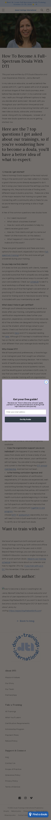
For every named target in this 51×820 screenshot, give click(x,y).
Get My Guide (25, 419)
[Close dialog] (46, 382)
